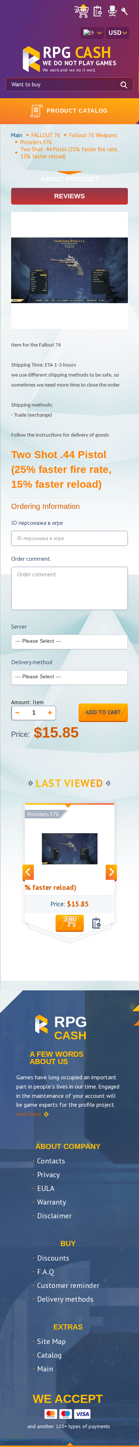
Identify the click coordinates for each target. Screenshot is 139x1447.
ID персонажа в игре (37, 522)
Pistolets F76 (36, 142)
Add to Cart (103, 712)
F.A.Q (45, 1272)
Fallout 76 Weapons (93, 135)
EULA (45, 1188)
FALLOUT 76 (46, 135)
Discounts (53, 1258)
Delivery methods (65, 1299)
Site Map (51, 1341)
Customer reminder (68, 1285)
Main (16, 135)
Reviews (69, 196)
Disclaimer (54, 1216)
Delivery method (31, 662)
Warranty (51, 1202)
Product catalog (77, 110)
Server (19, 626)
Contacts (51, 1161)
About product (69, 179)
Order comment (30, 558)
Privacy (48, 1174)
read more (29, 1113)
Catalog (49, 1355)
